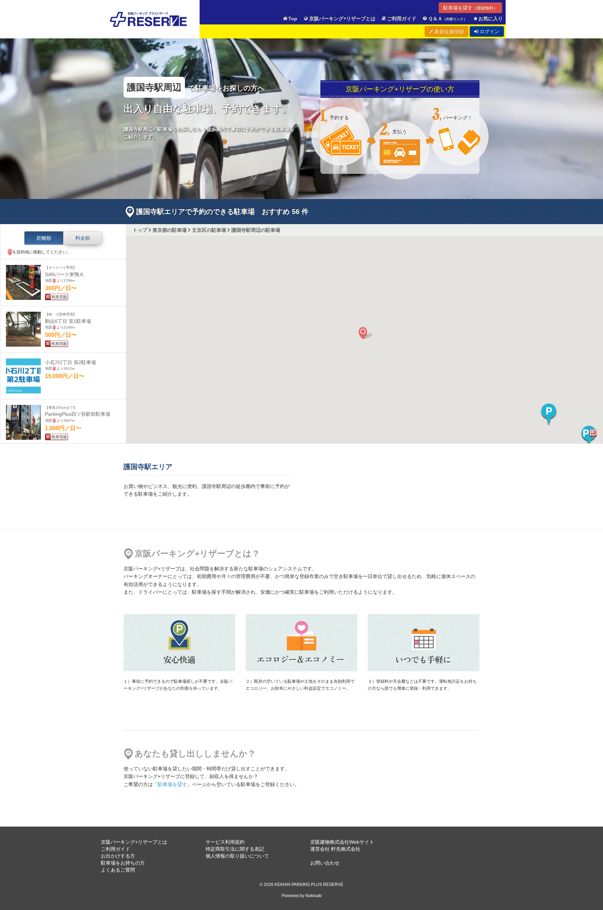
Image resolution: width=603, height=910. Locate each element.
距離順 (44, 238)
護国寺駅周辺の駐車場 (255, 230)
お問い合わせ (325, 863)
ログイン (488, 31)
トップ (140, 230)
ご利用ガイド (401, 18)
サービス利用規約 (225, 842)
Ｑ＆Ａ (447, 18)
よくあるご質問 (118, 870)
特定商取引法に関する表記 (235, 849)
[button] (549, 414)
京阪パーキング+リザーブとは (342, 18)
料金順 (82, 238)
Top (292, 18)
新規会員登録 (448, 31)
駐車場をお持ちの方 (123, 863)
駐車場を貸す (470, 7)
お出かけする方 (118, 856)
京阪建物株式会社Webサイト (342, 842)
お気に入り (490, 18)
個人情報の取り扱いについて (237, 856)
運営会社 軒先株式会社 (335, 849)
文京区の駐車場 (209, 230)
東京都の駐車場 (169, 230)
